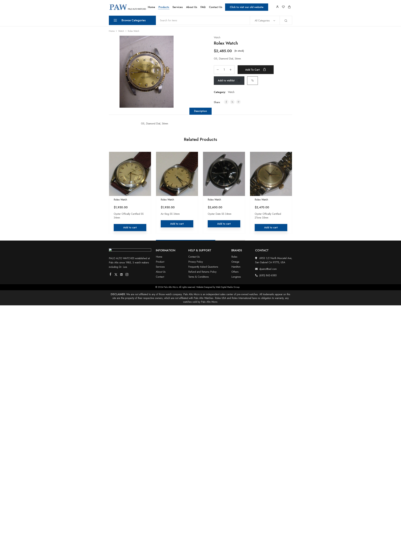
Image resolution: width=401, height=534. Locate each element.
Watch (121, 31)
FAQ (203, 7)
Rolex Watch (120, 199)
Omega (235, 262)
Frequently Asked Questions (203, 267)
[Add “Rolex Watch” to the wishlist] (145, 166)
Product (160, 262)
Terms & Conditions (198, 277)
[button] (252, 80)
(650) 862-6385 (268, 275)
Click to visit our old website (246, 7)
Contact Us (215, 7)
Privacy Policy (195, 262)
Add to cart (252, 70)
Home (151, 7)
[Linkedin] (121, 275)
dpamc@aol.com (268, 269)
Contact (160, 277)
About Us (191, 7)
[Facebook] (110, 274)
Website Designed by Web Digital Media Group (218, 287)
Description (200, 111)
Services (177, 7)
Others (235, 272)
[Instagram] (127, 275)
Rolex (234, 257)
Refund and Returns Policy (202, 272)
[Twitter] (116, 275)
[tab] (200, 111)
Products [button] (164, 7)
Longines (236, 277)
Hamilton (235, 267)
